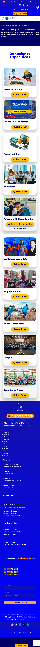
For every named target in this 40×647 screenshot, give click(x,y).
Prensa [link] (14, 9)
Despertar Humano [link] (11, 529)
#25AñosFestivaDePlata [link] (12, 483)
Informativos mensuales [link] (12, 466)
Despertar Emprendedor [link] (12, 532)
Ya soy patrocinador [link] (20, 228)
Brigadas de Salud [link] (10, 511)
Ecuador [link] (6, 453)
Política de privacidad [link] (11, 464)
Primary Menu (36, 18)
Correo (7, 593)
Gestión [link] (6, 469)
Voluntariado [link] (8, 473)
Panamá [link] (6, 444)
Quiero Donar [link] (21, 14)
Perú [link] (5, 441)
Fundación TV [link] (9, 471)
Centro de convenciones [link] (12, 481)
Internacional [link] (25, 9)
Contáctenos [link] (8, 488)
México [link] (6, 436)
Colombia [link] (7, 432)
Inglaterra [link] (7, 434)
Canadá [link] (6, 451)
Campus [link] (7, 478)
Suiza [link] (6, 455)
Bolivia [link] (6, 448)
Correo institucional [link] (11, 476)
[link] (37, 7)
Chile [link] (5, 446)
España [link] (6, 439)
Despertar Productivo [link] (11, 534)
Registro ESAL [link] (9, 485)
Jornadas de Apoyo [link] (10, 513)
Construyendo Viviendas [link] (12, 516)
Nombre (7, 585)
